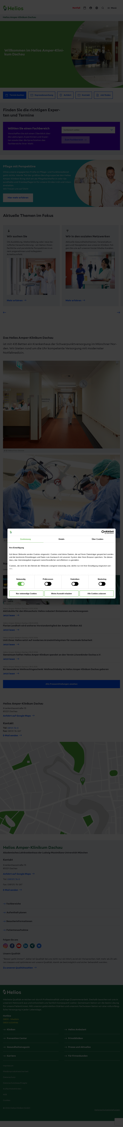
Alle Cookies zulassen (96, 594)
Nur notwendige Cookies (26, 594)
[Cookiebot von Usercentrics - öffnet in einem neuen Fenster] (103, 532)
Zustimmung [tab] (25, 539)
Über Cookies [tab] (97, 539)
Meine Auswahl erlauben (61, 594)
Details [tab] (62, 539)
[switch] (48, 584)
